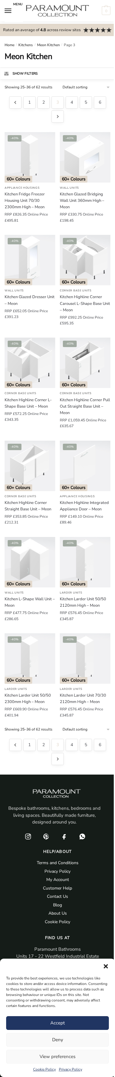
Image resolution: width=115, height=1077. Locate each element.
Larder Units (71, 592)
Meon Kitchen (48, 45)
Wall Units (69, 188)
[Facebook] (64, 836)
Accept (57, 1023)
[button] (106, 966)
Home (9, 45)
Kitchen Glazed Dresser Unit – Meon (30, 300)
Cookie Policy (44, 1069)
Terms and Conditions (58, 863)
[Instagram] (28, 836)
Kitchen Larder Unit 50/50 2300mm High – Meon (28, 699)
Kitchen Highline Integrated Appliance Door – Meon (84, 506)
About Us (57, 913)
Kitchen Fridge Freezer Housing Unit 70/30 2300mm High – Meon (25, 200)
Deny (57, 1040)
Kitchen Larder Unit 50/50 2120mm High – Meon (83, 602)
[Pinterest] (46, 836)
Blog (57, 905)
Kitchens (25, 45)
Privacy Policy (70, 1069)
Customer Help (57, 888)
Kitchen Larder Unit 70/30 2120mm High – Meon (83, 699)
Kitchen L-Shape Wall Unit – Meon (30, 602)
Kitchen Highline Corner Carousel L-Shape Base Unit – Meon (85, 303)
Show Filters (25, 73)
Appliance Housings (22, 188)
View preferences (57, 1056)
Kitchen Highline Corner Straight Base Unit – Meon (28, 506)
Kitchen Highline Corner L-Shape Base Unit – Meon (28, 403)
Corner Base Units (76, 290)
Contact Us (57, 896)
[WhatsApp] (82, 836)
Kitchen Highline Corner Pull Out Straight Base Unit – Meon (85, 406)
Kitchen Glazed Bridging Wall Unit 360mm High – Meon (82, 200)
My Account (57, 880)
